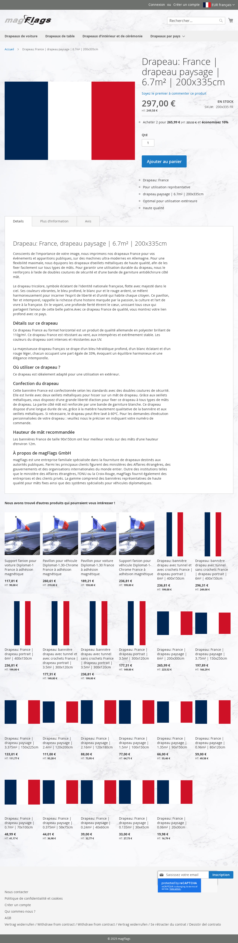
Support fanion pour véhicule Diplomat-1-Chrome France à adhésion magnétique (136, 567)
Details (18, 221)
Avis (88, 221)
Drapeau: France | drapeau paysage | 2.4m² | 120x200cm (58, 742)
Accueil (9, 49)
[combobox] (196, 20)
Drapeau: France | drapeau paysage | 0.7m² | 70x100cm (19, 822)
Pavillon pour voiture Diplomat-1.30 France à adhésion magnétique (97, 567)
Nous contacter (16, 892)
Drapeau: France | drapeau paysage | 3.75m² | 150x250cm (211, 654)
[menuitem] (21, 36)
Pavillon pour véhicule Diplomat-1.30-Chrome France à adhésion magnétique (60, 567)
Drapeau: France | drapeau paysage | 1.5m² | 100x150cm (134, 742)
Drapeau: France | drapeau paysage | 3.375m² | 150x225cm (21, 742)
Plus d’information (54, 221)
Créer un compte (186, 4)
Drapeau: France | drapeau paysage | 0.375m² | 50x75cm (58, 822)
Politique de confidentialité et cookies (34, 898)
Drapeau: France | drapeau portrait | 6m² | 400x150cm (19, 654)
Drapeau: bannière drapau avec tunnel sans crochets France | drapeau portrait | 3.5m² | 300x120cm (97, 658)
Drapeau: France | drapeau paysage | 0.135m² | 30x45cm (134, 822)
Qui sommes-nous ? (20, 911)
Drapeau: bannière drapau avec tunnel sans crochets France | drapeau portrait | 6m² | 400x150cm (211, 569)
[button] (219, 4)
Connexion (157, 4)
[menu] (119, 36)
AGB (8, 918)
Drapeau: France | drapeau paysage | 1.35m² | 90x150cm (172, 742)
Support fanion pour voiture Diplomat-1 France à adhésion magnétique (20, 567)
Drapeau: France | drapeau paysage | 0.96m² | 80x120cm (210, 742)
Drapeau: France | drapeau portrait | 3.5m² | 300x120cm (134, 654)
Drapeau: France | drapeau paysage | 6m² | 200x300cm (172, 654)
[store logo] (28, 20)
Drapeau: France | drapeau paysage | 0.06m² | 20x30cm (172, 822)
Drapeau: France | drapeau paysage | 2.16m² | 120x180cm (97, 742)
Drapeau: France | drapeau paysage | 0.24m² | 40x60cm (96, 822)
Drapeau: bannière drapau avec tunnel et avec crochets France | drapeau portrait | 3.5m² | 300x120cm (60, 658)
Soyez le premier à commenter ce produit (174, 93)
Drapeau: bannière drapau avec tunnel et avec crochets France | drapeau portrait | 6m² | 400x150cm (174, 569)
